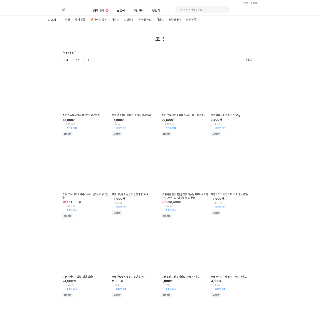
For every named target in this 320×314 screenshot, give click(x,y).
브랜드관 (129, 19)
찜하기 (104, 70)
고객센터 (254, 3)
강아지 (52, 20)
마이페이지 (255, 9)
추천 (67, 19)
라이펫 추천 (145, 19)
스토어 (121, 10)
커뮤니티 (98, 10)
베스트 (115, 19)
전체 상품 (80, 19)
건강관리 (138, 10)
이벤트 (160, 19)
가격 (89, 59)
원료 (66, 59)
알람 (237, 9)
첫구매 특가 (192, 19)
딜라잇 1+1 (175, 19)
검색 (225, 9)
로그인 (246, 3)
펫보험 (156, 10)
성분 (78, 59)
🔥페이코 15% (98, 19)
